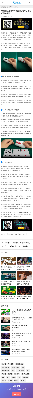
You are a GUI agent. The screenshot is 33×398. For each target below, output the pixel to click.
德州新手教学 (5, 370)
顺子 (24, 234)
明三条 (16, 380)
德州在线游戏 (15, 367)
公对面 (4, 364)
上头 (8, 377)
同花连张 (10, 234)
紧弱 (23, 367)
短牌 (13, 370)
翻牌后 (14, 377)
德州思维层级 (25, 374)
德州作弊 (16, 374)
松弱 (19, 377)
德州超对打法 (5, 367)
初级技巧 (9, 7)
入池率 (4, 380)
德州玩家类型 (19, 364)
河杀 (28, 370)
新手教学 (23, 380)
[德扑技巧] (16, 4)
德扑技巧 (3, 7)
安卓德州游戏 (20, 370)
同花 (20, 234)
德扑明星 (25, 377)
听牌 (16, 234)
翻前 (3, 377)
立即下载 (16, 394)
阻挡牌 (10, 380)
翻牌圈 (10, 374)
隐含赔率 (10, 364)
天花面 (4, 374)
